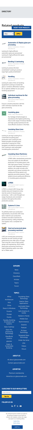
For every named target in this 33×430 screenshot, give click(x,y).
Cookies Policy (17, 421)
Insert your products (21, 28)
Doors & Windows (9, 308)
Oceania (24, 325)
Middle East (24, 319)
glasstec (9, 341)
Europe (9, 314)
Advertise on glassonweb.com (16, 376)
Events (9, 317)
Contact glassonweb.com (16, 363)
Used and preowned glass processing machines (17, 229)
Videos (24, 346)
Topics (16, 283)
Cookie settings (16, 423)
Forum (16, 286)
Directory (16, 273)
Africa (9, 297)
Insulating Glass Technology (23, 297)
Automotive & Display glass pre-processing (19, 44)
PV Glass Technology (24, 331)
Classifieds (16, 276)
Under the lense (23, 340)
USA (23, 343)
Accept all (17, 427)
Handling (11, 76)
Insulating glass (13, 112)
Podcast (23, 328)
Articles (16, 279)
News (16, 270)
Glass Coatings (9, 327)
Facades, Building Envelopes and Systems (9, 322)
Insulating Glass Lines (15, 129)
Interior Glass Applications (23, 302)
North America (24, 322)
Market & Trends (23, 316)
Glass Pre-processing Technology (9, 331)
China (9, 305)
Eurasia (9, 311)
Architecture (9, 300)
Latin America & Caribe (23, 312)
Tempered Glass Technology (23, 336)
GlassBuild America (9, 337)
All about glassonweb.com (16, 360)
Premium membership (16, 373)
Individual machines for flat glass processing (17, 96)
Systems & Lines (14, 205)
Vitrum (24, 349)
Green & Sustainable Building (9, 346)
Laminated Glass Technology (23, 307)
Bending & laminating (16, 62)
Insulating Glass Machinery (17, 154)
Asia (9, 302)
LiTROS (10, 183)
